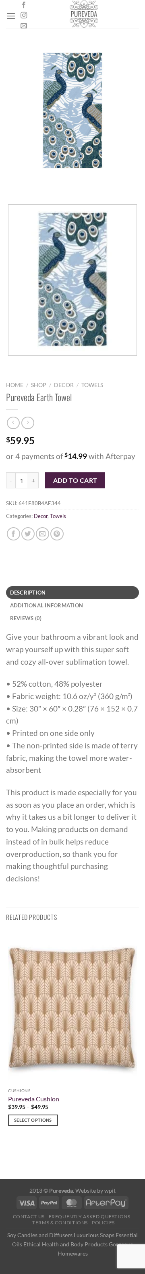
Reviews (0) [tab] (26, 618)
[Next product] (13, 423)
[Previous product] (27, 423)
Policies (103, 1223)
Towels (92, 385)
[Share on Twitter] (28, 533)
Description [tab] (28, 592)
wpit (110, 1190)
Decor (64, 385)
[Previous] (14, 184)
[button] (11, 16)
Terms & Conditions (60, 1223)
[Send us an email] (24, 26)
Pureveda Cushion (33, 1099)
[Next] (36, 184)
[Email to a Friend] (42, 533)
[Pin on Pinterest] (57, 533)
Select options (33, 1120)
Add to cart (75, 480)
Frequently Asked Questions (89, 1217)
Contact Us (29, 1217)
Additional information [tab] (46, 605)
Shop (38, 385)
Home (14, 385)
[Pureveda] (84, 14)
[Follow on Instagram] (24, 15)
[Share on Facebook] (13, 533)
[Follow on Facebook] (24, 5)
